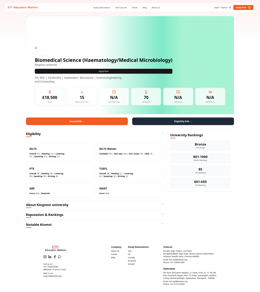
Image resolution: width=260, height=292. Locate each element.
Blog (145, 7)
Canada (131, 257)
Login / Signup (220, 7)
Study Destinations (101, 7)
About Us (156, 7)
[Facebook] (54, 256)
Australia (132, 260)
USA (130, 251)
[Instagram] (45, 256)
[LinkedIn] (49, 256)
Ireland (131, 264)
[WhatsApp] (59, 256)
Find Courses (121, 7)
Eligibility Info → (183, 121)
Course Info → (76, 121)
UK (129, 254)
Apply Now (241, 7)
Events (135, 7)
